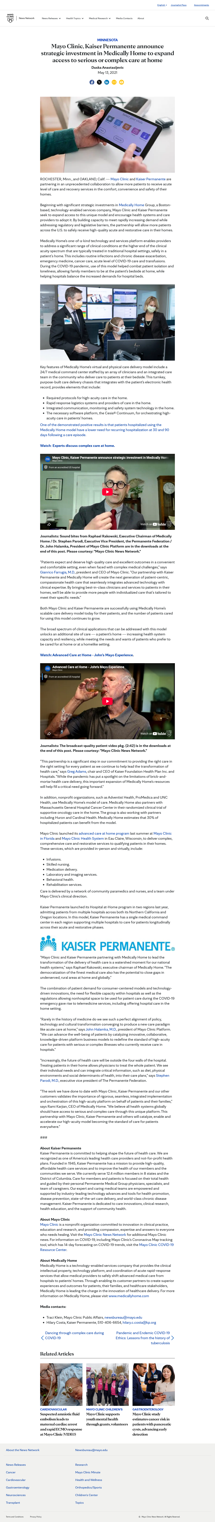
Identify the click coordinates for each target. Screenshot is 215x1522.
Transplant (13, 1502)
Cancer (11, 1472)
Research (81, 1465)
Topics (79, 1502)
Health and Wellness (88, 1480)
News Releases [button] (50, 18)
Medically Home (131, 205)
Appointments (201, 4)
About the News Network (23, 1450)
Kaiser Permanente (151, 179)
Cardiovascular (16, 1480)
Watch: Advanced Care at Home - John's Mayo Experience (86, 655)
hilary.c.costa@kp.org (139, 1322)
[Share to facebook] (92, 81)
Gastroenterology (17, 1487)
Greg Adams (76, 771)
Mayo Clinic (119, 179)
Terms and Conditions (14, 1517)
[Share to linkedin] (107, 81)
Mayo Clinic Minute (87, 1472)
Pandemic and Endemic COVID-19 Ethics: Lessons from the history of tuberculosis (143, 1337)
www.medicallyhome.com (129, 1296)
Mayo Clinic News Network (105, 1234)
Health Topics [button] (73, 18)
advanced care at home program (104, 833)
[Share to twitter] (100, 81)
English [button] (161, 4)
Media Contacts (124, 18)
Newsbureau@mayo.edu (91, 1450)
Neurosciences (16, 1495)
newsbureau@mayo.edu (123, 1317)
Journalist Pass (179, 4)
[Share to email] (114, 81)
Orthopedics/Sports (88, 1487)
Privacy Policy (36, 1517)
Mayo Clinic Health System (83, 838)
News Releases (16, 1465)
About (141, 18)
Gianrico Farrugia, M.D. (57, 572)
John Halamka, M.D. (101, 1029)
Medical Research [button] (98, 18)
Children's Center (86, 1495)
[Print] (121, 81)
